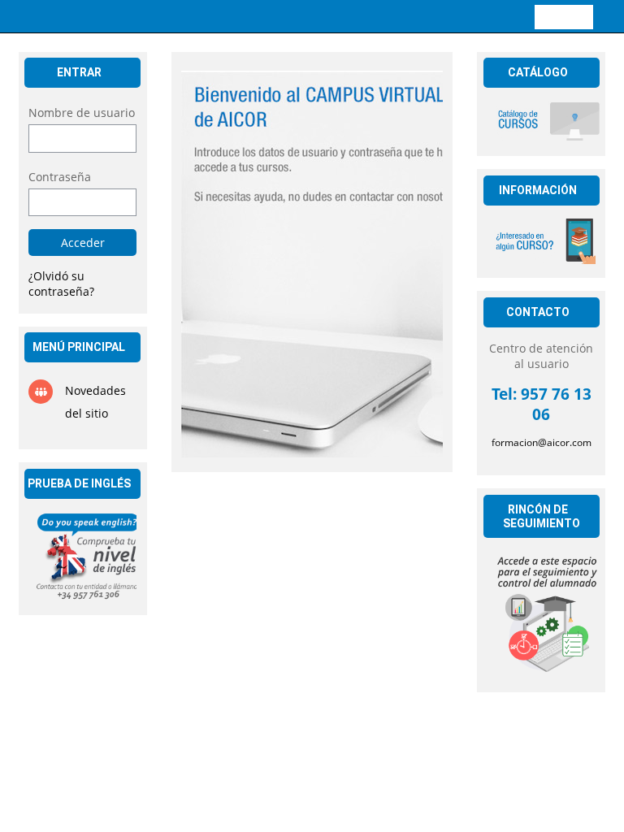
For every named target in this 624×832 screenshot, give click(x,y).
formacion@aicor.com (542, 442)
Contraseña (59, 176)
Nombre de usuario (81, 112)
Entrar (564, 16)
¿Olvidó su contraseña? (61, 283)
